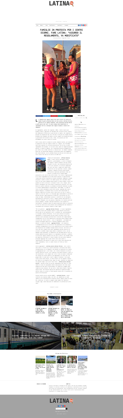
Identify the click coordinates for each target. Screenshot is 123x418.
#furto (76, 134)
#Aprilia (81, 124)
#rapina (86, 143)
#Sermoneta (79, 148)
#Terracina (77, 149)
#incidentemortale (77, 136)
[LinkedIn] (83, 25)
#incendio (82, 134)
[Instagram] (81, 25)
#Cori (81, 129)
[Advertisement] (61, 14)
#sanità (86, 146)
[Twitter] (80, 25)
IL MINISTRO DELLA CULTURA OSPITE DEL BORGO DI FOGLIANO (71, 366)
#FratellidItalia (84, 132)
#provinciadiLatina (79, 143)
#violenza (76, 151)
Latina (47, 25)
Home (37, 25)
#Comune (84, 127)
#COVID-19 (84, 129)
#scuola (76, 148)
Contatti (60, 413)
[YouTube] (85, 25)
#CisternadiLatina (79, 127)
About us (64, 413)
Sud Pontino (60, 25)
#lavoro (76, 138)
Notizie (41, 25)
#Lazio (78, 138)
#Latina (83, 136)
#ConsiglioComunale (77, 129)
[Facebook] (78, 25)
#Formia (80, 132)
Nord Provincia (52, 25)
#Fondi (76, 132)
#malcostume (82, 138)
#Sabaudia (77, 146)
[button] (86, 118)
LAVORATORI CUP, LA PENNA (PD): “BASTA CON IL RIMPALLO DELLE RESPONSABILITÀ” (61, 367)
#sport (85, 148)
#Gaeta (78, 134)
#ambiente (76, 124)
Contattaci (66, 25)
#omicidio (84, 140)
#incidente (85, 134)
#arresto (84, 124)
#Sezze (83, 148)
